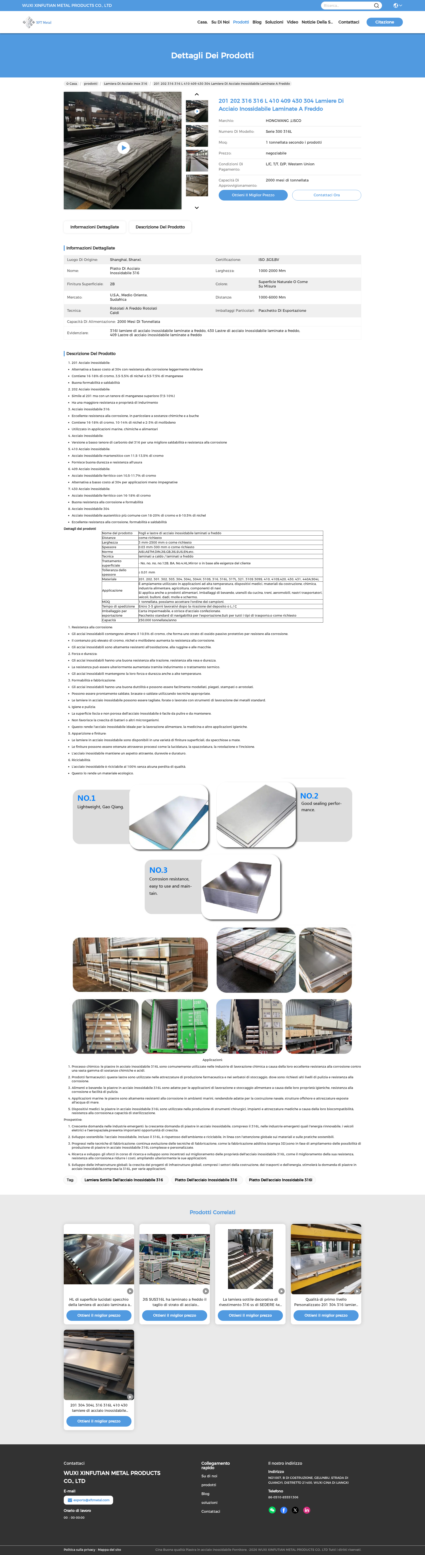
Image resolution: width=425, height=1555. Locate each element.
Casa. (202, 22)
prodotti (241, 22)
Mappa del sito (109, 1550)
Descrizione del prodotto (160, 227)
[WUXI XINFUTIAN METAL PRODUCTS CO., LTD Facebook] (284, 1510)
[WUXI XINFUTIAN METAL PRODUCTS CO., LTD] (46, 22)
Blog (257, 22)
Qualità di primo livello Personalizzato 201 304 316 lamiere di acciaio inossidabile (326, 1302)
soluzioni (274, 22)
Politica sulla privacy (79, 1550)
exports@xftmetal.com (91, 1500)
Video (292, 22)
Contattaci (348, 22)
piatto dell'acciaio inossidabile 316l (280, 1180)
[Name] (376, 5)
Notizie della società (318, 22)
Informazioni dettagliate (94, 227)
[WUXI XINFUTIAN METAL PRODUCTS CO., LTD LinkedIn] (307, 1510)
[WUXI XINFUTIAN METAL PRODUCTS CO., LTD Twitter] (295, 1510)
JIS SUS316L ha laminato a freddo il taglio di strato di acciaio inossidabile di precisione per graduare (175, 1302)
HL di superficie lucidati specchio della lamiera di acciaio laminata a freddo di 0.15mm (99, 1302)
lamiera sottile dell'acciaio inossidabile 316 (124, 1180)
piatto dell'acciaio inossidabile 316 (206, 1180)
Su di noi (220, 22)
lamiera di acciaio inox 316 (125, 84)
